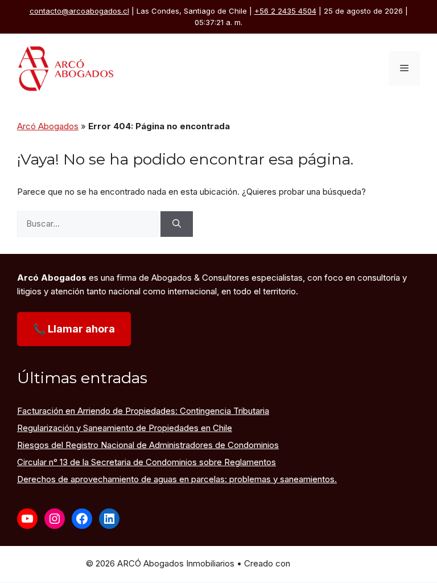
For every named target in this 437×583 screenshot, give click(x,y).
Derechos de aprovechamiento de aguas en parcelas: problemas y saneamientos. (177, 479)
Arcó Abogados (48, 126)
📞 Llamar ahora (74, 329)
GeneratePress (322, 563)
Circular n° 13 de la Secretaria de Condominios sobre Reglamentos (146, 462)
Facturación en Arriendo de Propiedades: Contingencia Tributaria (143, 410)
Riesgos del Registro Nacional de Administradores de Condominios (148, 445)
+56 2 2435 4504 (285, 10)
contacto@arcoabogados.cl (79, 10)
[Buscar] (176, 224)
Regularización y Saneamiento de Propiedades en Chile (124, 427)
